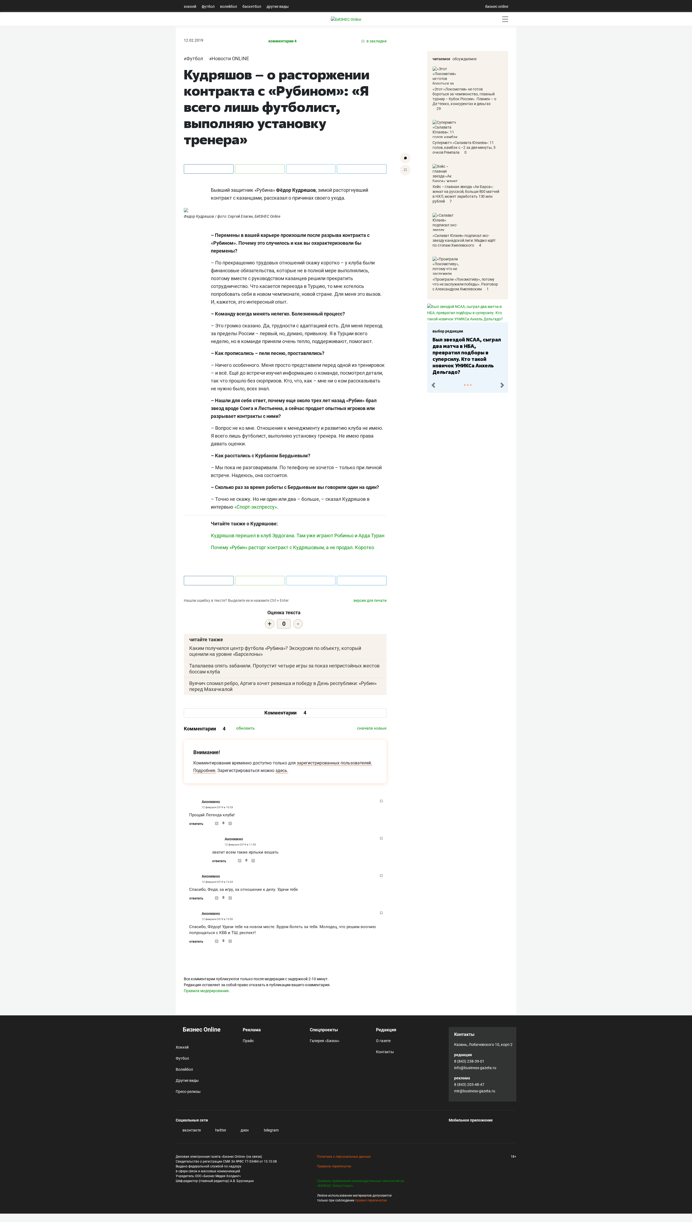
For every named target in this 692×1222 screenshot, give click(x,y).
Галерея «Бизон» (325, 1041)
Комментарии (285, 713)
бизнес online (496, 6)
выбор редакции (447, 331)
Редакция (386, 1029)
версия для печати (370, 600)
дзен (244, 1130)
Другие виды (278, 6)
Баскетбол (251, 6)
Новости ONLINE (230, 58)
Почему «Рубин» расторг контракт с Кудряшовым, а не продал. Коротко (292, 547)
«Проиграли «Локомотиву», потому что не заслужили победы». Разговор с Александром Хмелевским (465, 284)
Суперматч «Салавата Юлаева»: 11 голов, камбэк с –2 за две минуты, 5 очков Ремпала (463, 147)
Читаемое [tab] (441, 59)
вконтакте (191, 1130)
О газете (383, 1041)
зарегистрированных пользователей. (334, 763)
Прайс (248, 1041)
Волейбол (228, 6)
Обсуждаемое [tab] (465, 59)
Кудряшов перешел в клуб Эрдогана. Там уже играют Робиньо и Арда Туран (297, 535)
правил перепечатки (371, 1200)
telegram (271, 1130)
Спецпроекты (324, 1029)
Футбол (208, 6)
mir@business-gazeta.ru (474, 1091)
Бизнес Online (201, 1029)
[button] (433, 385)
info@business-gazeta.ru (475, 1068)
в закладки (376, 41)
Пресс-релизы (188, 1091)
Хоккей (190, 6)
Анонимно (211, 802)
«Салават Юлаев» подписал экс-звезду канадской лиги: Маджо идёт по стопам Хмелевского (464, 240)
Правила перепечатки (334, 1166)
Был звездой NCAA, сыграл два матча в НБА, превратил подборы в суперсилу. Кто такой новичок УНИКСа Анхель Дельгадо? (466, 355)
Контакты (385, 1052)
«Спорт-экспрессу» (255, 507)
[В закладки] (405, 170)
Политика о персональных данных (344, 1157)
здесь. (281, 770)
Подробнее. (204, 770)
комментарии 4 (282, 41)
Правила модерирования (206, 991)
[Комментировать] (405, 158)
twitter (220, 1130)
